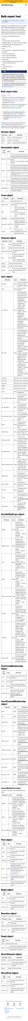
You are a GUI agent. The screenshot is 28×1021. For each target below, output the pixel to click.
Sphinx (11, 1017)
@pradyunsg (17, 1017)
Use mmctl (3, 95)
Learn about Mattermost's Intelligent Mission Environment (13, 1)
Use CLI (8, 95)
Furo (21, 1017)
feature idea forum (8, 86)
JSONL (17, 27)
